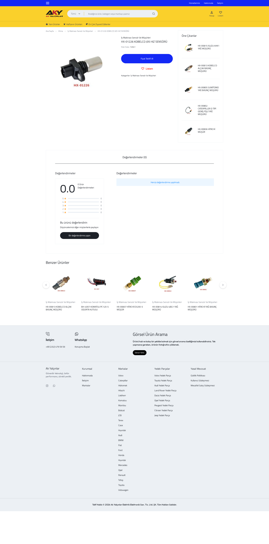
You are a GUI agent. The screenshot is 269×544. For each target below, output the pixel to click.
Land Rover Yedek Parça (165, 390)
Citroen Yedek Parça (163, 410)
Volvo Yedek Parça (162, 375)
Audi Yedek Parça (162, 385)
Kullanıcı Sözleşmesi (200, 380)
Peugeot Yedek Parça (163, 405)
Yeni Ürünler (54, 24)
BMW (120, 440)
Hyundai (122, 430)
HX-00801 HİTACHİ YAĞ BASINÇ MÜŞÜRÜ (202, 308)
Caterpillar (123, 380)
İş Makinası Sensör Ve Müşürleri (80, 31)
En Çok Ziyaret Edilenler (99, 24)
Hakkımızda (208, 3)
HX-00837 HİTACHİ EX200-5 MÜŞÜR (130, 308)
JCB (120, 415)
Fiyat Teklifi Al (147, 58)
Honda (121, 455)
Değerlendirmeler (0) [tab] (135, 157)
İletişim (220, 3)
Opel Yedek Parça (162, 400)
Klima (60, 31)
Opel (120, 470)
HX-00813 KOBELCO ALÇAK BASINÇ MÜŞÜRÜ (58, 308)
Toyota (121, 485)
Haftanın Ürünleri (74, 24)
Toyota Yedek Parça (163, 380)
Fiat (120, 445)
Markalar (86, 385)
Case (120, 425)
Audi (120, 435)
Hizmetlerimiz (194, 3)
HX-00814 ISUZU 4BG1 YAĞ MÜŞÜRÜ (165, 308)
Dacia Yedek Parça (162, 395)
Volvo (120, 375)
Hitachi (121, 390)
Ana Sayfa (50, 31)
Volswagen (123, 490)
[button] (222, 285)
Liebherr (122, 395)
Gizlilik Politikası (198, 375)
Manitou (122, 405)
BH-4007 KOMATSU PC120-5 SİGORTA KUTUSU (95, 308)
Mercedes (122, 465)
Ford (120, 450)
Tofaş (120, 480)
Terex (120, 420)
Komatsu (122, 400)
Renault (121, 475)
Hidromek (122, 385)
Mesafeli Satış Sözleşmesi (203, 385)
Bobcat (121, 410)
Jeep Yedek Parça (162, 415)
